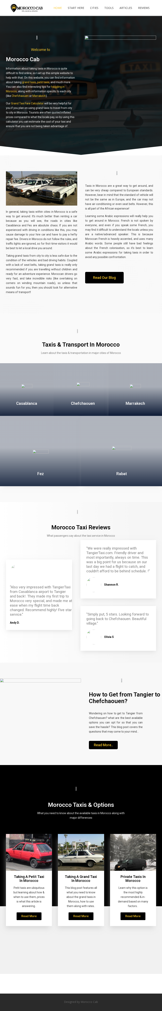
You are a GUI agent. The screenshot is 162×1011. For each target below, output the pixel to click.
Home (58, 8)
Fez (40, 473)
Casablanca (26, 403)
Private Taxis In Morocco (133, 879)
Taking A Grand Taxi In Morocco (81, 879)
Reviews (144, 8)
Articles (126, 8)
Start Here (76, 8)
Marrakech (39, 95)
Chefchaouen (20, 95)
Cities (94, 8)
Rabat (121, 473)
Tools (109, 8)
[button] (104, 277)
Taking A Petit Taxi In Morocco (29, 879)
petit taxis (43, 82)
